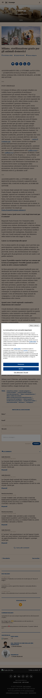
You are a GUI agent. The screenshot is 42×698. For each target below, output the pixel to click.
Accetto (21, 369)
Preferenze (21, 364)
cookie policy (32, 341)
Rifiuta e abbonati (34, 325)
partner (26, 350)
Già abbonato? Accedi (21, 372)
